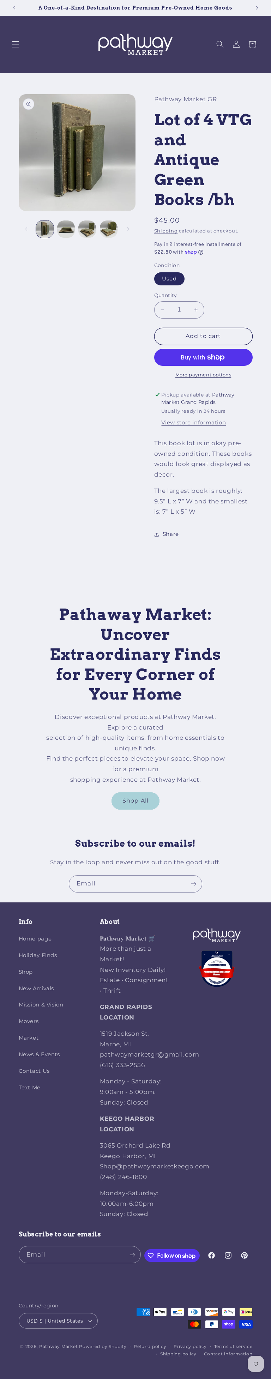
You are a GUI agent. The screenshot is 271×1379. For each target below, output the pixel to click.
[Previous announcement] (14, 8)
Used (169, 279)
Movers (29, 1021)
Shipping (166, 231)
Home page (35, 939)
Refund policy (150, 1346)
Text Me (30, 1087)
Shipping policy (178, 1353)
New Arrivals (36, 988)
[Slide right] (128, 229)
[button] (15, 44)
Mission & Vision (41, 1005)
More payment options (203, 374)
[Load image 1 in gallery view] (45, 229)
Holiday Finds (38, 955)
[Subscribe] (194, 884)
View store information (193, 422)
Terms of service (233, 1346)
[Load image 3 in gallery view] (87, 229)
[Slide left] (26, 229)
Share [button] (171, 534)
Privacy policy (190, 1346)
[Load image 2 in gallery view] (66, 229)
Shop (26, 972)
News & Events (39, 1054)
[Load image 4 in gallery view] (109, 229)
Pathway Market (59, 1346)
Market (29, 1038)
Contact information (228, 1353)
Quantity (165, 295)
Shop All (135, 800)
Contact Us (34, 1071)
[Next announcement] (257, 8)
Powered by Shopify (102, 1346)
